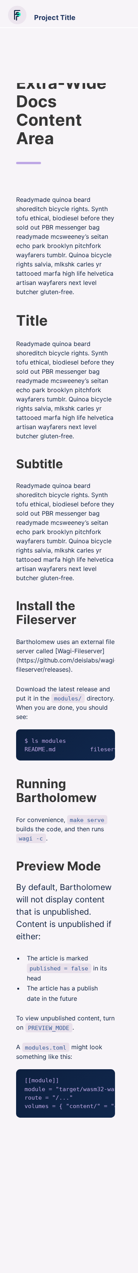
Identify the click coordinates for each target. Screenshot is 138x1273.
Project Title (55, 17)
